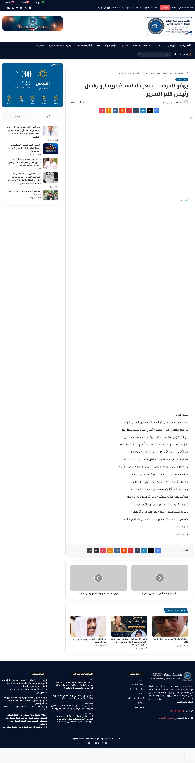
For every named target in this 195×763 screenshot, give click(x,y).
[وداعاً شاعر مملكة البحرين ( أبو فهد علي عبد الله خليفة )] (88, 626)
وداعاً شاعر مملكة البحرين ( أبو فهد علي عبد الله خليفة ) (89, 641)
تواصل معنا (139, 707)
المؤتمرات (140, 702)
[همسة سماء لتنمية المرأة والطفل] (169, 26)
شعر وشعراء (173, 73)
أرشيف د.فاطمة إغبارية (60, 46)
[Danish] (28, 2)
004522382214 (177, 711)
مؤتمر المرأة (110, 46)
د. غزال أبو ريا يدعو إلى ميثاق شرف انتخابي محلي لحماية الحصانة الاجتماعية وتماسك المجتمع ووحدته (24, 163)
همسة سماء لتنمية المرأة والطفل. (110, 738)
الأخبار (125, 46)
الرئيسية (183, 46)
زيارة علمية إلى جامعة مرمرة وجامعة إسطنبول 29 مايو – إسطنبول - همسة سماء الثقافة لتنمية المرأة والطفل (25, 700)
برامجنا (159, 46)
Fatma (180, 102)
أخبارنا (141, 693)
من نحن (171, 46)
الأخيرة (48, 116)
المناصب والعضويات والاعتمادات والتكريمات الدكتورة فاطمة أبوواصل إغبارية (128, 7)
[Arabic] (43, 2)
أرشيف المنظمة (84, 46)
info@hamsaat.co (166, 718)
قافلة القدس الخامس (135, 698)
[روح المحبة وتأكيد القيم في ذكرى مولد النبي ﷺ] (50, 195)
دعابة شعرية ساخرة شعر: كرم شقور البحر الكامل (171, 641)
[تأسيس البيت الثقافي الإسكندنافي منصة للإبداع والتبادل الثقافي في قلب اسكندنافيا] (50, 148)
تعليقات (17, 116)
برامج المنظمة (138, 685)
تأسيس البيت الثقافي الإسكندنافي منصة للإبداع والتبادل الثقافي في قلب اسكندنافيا (24, 148)
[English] (12, 2)
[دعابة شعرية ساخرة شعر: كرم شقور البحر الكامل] (170, 626)
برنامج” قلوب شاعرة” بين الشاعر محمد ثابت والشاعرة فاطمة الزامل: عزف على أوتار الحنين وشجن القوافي (129, 642)
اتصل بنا (40, 46)
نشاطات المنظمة (141, 46)
